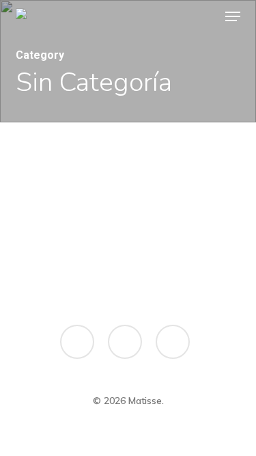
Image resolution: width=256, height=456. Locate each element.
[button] (232, 16)
